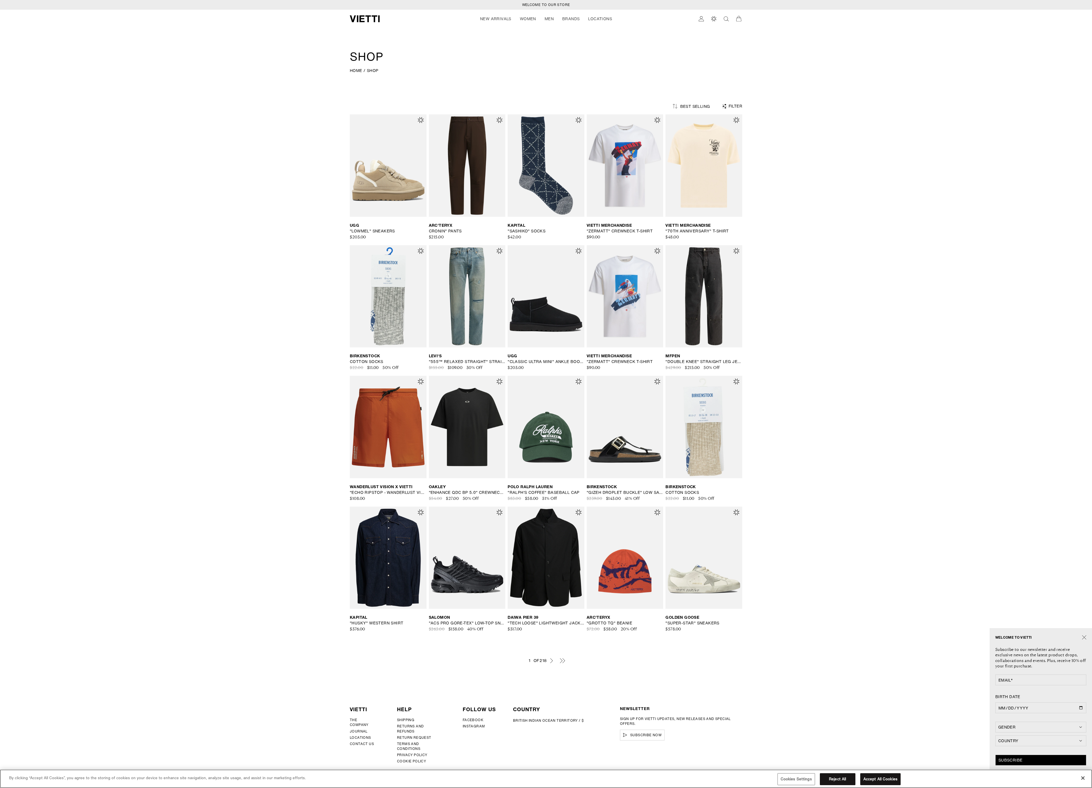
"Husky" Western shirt (376, 623)
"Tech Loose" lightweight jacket (546, 623)
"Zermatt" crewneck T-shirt (620, 231)
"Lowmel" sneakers (372, 231)
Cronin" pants (445, 231)
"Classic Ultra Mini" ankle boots (546, 361)
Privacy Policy (412, 754)
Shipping (405, 719)
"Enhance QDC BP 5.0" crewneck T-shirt (467, 492)
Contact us (362, 743)
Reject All (837, 779)
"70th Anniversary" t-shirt (697, 231)
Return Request (414, 737)
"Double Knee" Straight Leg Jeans (703, 361)
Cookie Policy (411, 761)
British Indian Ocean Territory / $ (548, 720)
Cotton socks (366, 361)
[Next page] (551, 660)
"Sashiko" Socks (526, 231)
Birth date (1007, 697)
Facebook (473, 719)
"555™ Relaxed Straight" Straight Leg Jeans (467, 361)
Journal (359, 731)
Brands (571, 19)
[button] (496, 19)
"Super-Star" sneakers (692, 623)
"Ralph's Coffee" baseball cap (544, 492)
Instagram (474, 726)
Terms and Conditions (408, 746)
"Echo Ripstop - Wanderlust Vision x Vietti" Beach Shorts (388, 492)
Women (528, 19)
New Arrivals (495, 19)
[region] (546, 779)
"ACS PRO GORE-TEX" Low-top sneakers (467, 623)
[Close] (1084, 637)
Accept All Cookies (880, 779)
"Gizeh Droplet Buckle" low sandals (625, 492)
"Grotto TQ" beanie (609, 623)
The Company (359, 722)
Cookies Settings (796, 779)
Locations (360, 737)
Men (549, 19)
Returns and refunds (410, 728)
